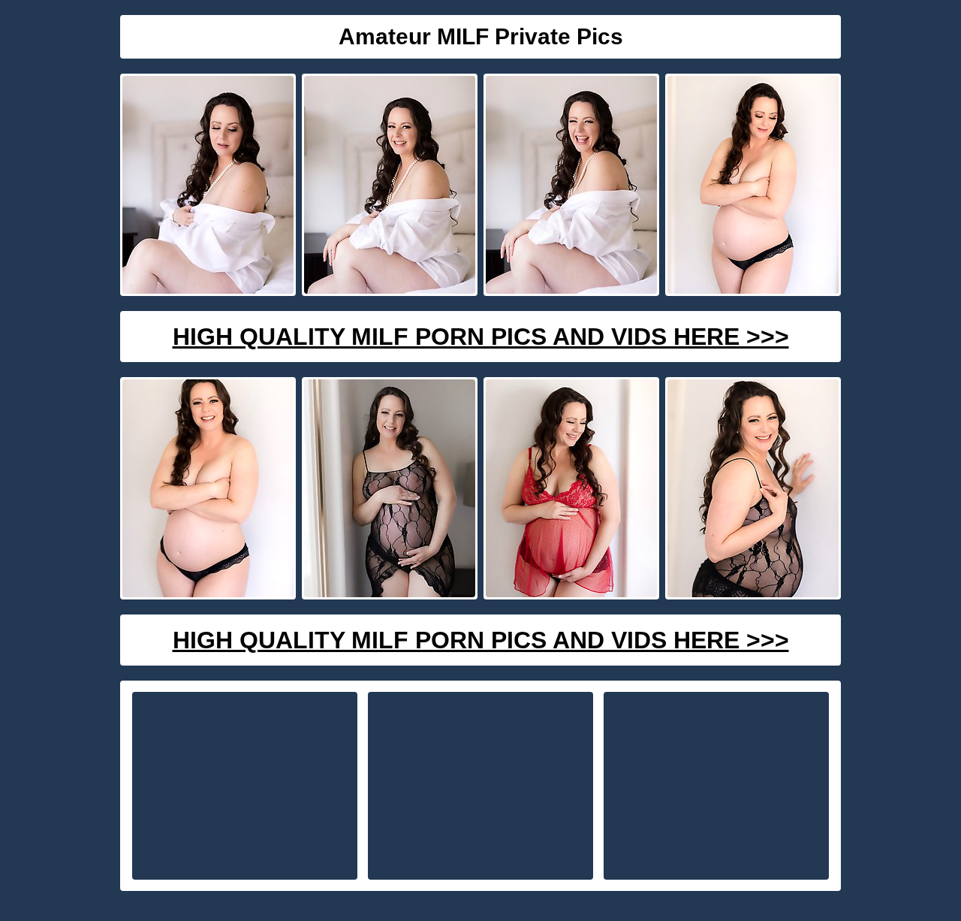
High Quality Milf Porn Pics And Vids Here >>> (481, 336)
